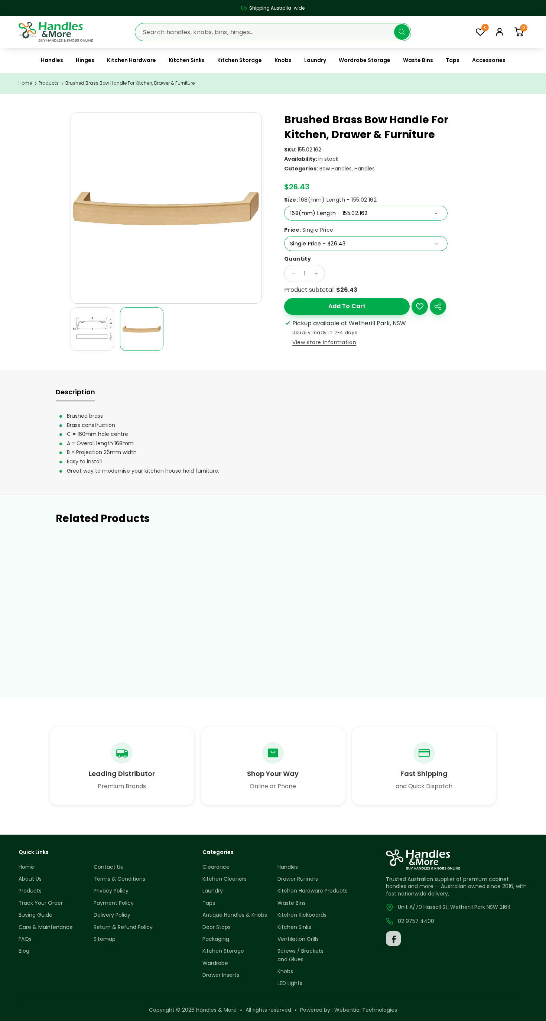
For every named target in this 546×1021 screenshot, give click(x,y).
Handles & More (216, 1010)
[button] (518, 31)
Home (25, 83)
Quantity (297, 258)
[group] (92, 329)
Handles (364, 168)
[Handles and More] (56, 32)
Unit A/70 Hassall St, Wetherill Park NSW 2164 (454, 907)
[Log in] (499, 31)
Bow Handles (335, 168)
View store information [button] (324, 342)
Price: (309, 230)
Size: (330, 199)
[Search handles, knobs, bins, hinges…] (402, 32)
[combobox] (273, 31)
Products (49, 83)
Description (75, 392)
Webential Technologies (365, 1010)
